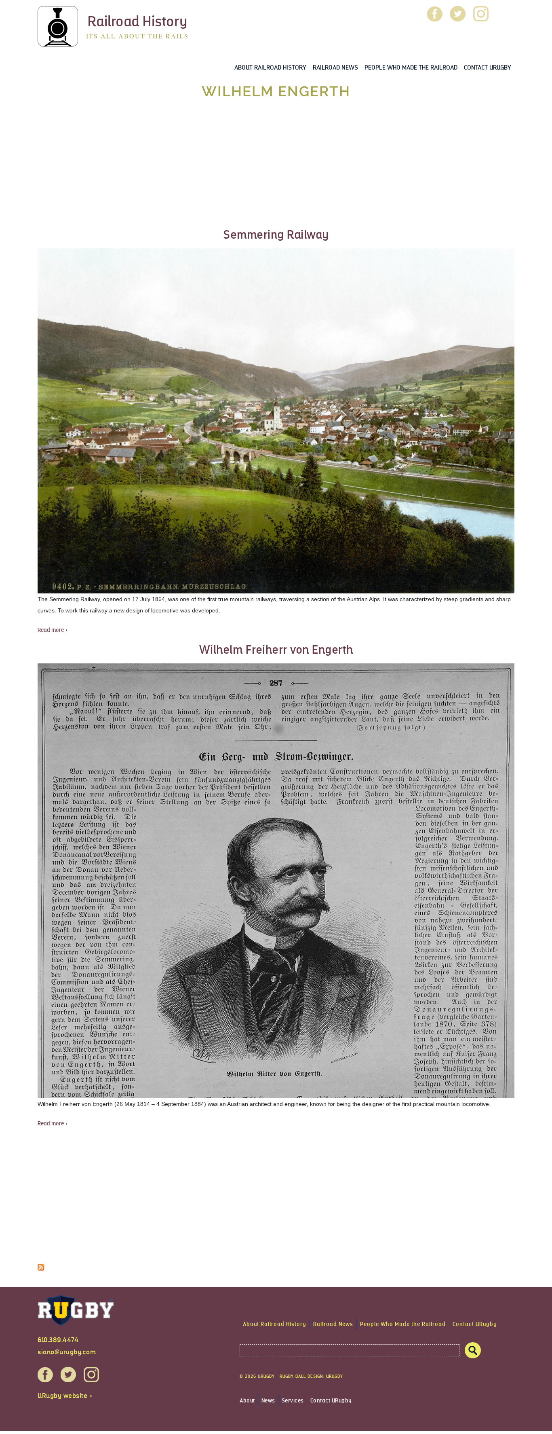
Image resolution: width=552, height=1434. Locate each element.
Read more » (53, 630)
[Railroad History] (58, 40)
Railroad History (138, 21)
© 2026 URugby (257, 1376)
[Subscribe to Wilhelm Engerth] (41, 1264)
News (268, 1400)
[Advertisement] (276, 164)
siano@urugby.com (67, 1352)
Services (293, 1400)
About (247, 1400)
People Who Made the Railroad (410, 67)
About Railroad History (270, 67)
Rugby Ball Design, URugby (311, 1376)
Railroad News (335, 67)
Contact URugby (487, 67)
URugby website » (65, 1396)
